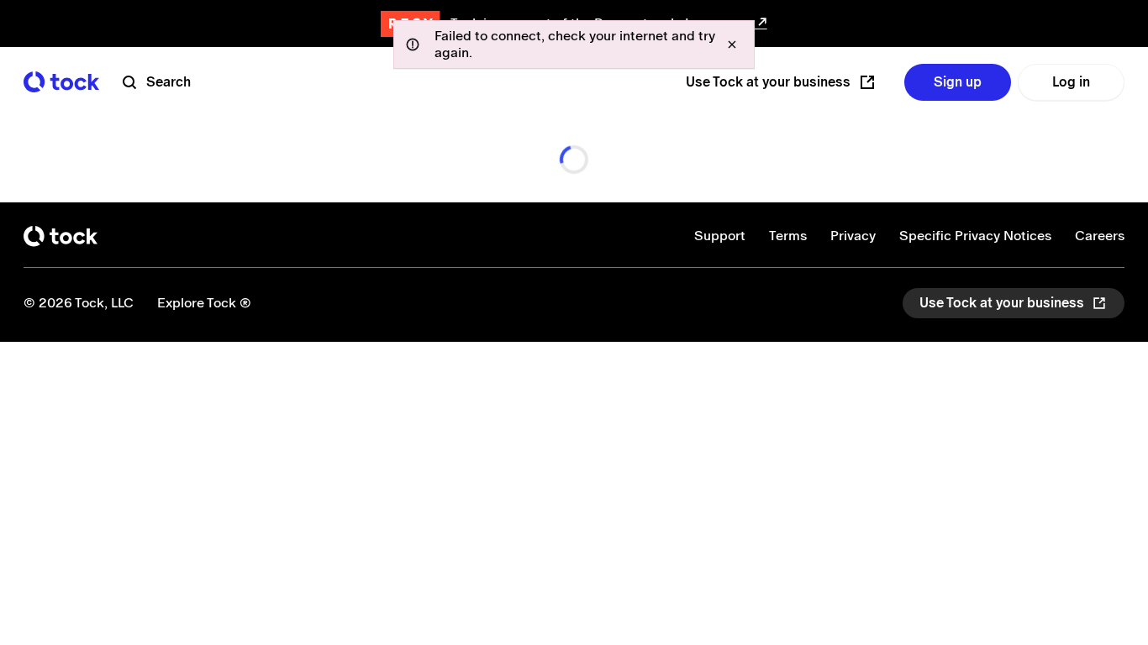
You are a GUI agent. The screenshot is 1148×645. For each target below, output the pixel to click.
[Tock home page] (61, 81)
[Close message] (732, 44)
